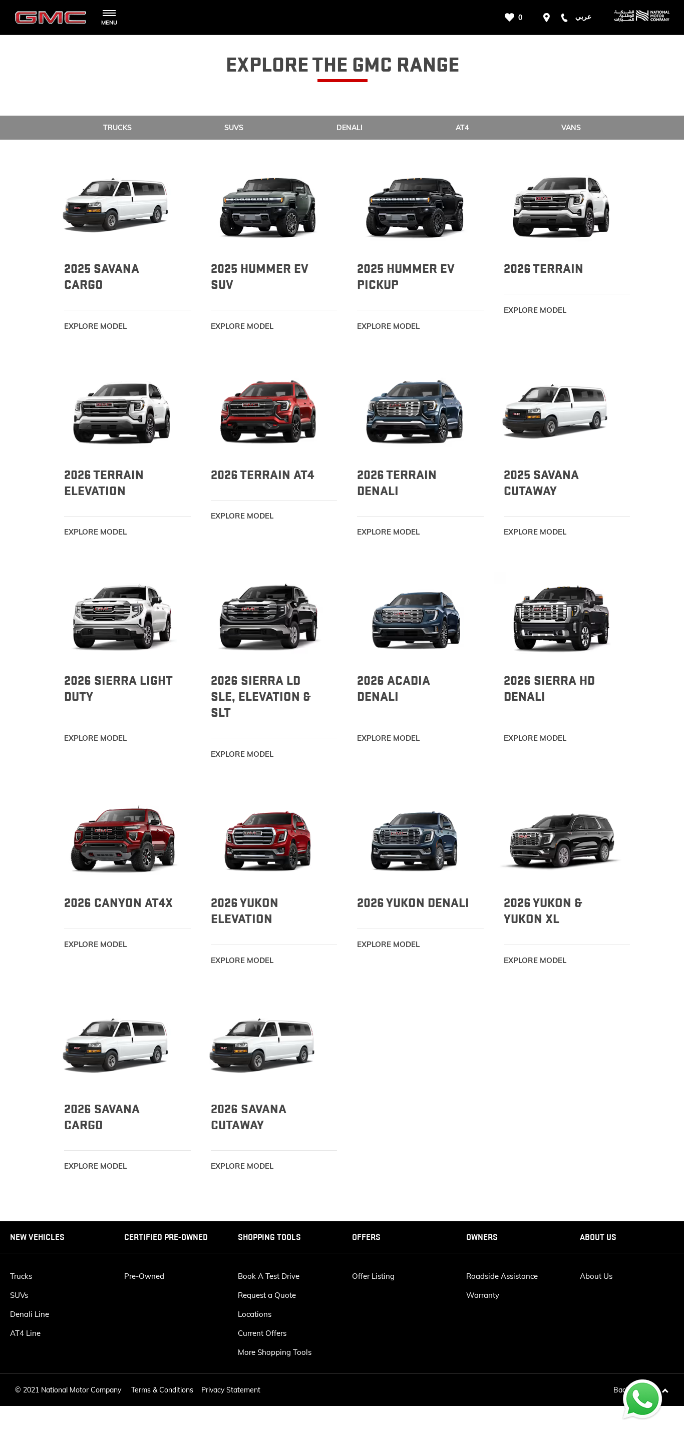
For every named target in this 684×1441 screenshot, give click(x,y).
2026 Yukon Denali (413, 903)
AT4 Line (25, 1333)
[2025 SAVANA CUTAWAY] (562, 411)
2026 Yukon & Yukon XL (543, 911)
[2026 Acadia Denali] (415, 617)
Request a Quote (267, 1295)
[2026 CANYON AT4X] (122, 839)
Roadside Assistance (502, 1276)
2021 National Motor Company (72, 1389)
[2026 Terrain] (562, 205)
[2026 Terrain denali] (415, 411)
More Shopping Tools (274, 1352)
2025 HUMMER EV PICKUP (406, 277)
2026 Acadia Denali (393, 689)
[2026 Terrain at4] (269, 411)
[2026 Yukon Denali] (415, 839)
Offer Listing (373, 1276)
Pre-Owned (144, 1276)
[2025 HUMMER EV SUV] (269, 205)
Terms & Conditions (162, 1389)
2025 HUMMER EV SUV (259, 277)
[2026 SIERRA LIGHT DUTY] (122, 617)
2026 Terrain (543, 269)
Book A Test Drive (268, 1276)
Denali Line (29, 1314)
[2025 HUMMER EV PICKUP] (415, 205)
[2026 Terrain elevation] (122, 411)
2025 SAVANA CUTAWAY (541, 483)
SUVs (19, 1295)
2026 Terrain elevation (104, 483)
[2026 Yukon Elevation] (269, 839)
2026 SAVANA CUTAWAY (248, 1117)
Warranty (482, 1295)
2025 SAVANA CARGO (101, 277)
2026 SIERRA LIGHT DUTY (118, 689)
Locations (254, 1314)
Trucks (21, 1276)
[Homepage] (633, 17)
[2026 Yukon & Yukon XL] (562, 839)
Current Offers (262, 1333)
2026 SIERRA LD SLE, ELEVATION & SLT (260, 697)
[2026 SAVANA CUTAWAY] (269, 1045)
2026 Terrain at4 (262, 475)
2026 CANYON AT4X (118, 903)
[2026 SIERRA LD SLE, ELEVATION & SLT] (269, 617)
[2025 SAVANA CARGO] (122, 205)
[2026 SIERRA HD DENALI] (562, 617)
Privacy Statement (230, 1389)
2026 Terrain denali (397, 483)
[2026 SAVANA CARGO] (122, 1045)
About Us (596, 1276)
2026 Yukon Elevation (244, 911)
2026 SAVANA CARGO (102, 1117)
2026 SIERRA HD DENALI (549, 689)
